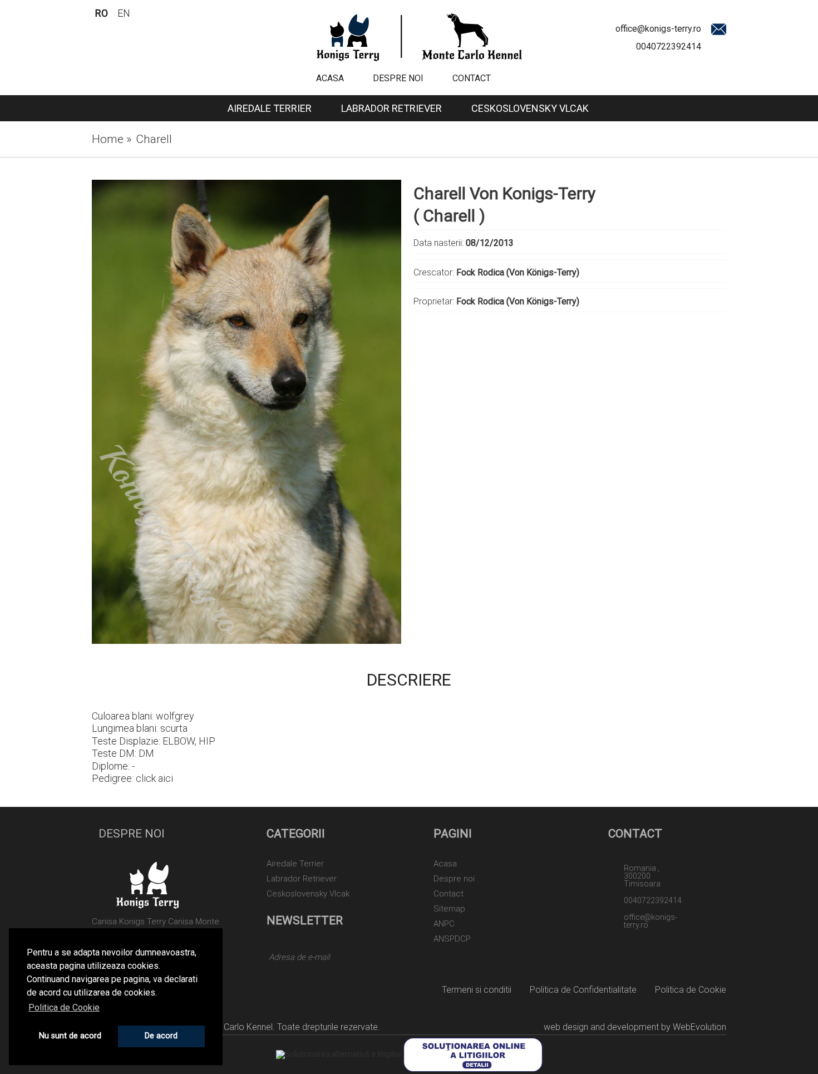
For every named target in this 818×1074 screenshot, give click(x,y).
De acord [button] (161, 1036)
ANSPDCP (452, 939)
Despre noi (398, 78)
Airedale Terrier (270, 108)
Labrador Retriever (391, 108)
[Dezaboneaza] (381, 958)
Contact (471, 78)
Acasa (330, 78)
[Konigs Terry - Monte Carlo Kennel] (419, 36)
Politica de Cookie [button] (64, 1007)
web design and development (601, 1027)
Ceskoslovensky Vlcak (530, 108)
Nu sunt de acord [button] (70, 1036)
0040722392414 (668, 46)
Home (112, 139)
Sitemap (449, 909)
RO (101, 13)
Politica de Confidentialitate (583, 989)
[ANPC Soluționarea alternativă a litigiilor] (339, 1054)
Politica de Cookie (690, 989)
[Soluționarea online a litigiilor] (473, 1054)
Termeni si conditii (476, 989)
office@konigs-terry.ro (658, 28)
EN (123, 13)
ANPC (444, 924)
